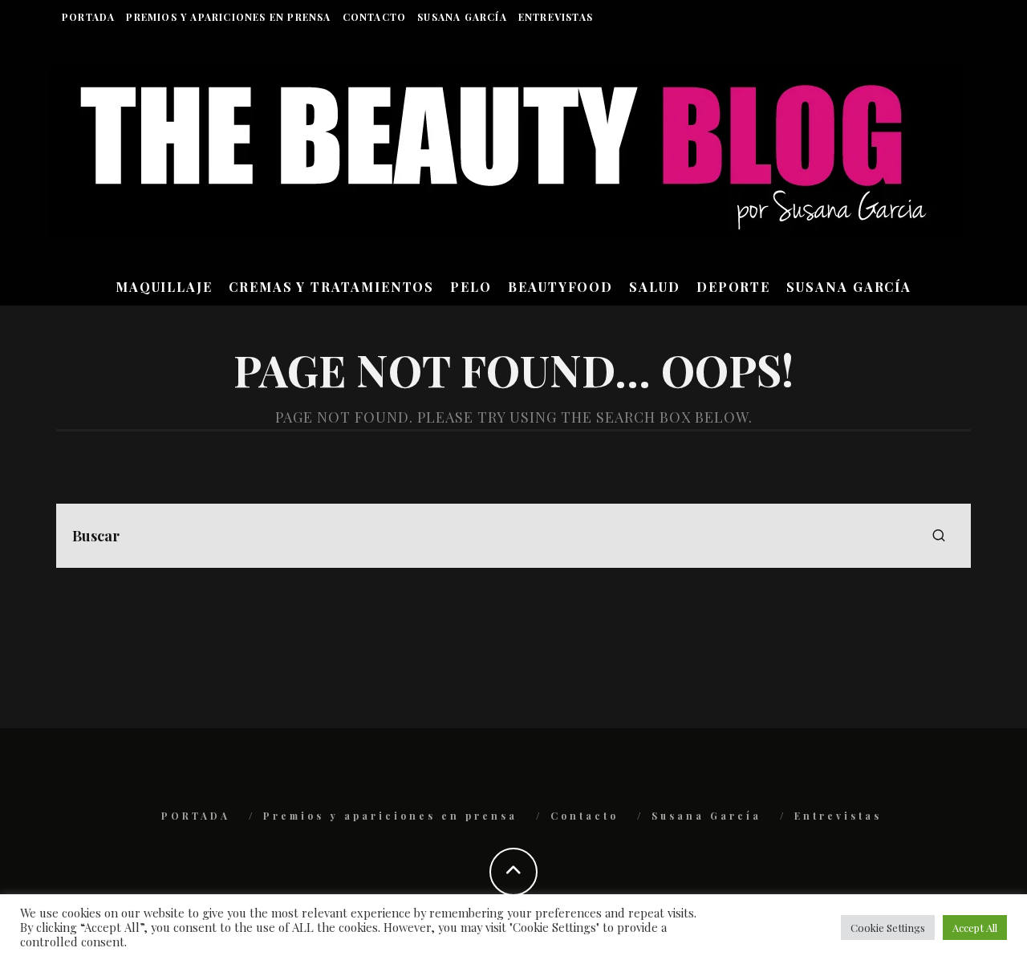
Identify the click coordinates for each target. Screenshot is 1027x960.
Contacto (375, 16)
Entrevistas (555, 16)
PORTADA (88, 16)
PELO (471, 286)
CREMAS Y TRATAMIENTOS (331, 286)
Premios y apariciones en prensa (228, 16)
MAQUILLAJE (164, 286)
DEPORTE (733, 286)
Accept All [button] (974, 927)
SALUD (654, 286)
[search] (939, 536)
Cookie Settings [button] (887, 927)
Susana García (462, 16)
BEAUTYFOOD (560, 286)
